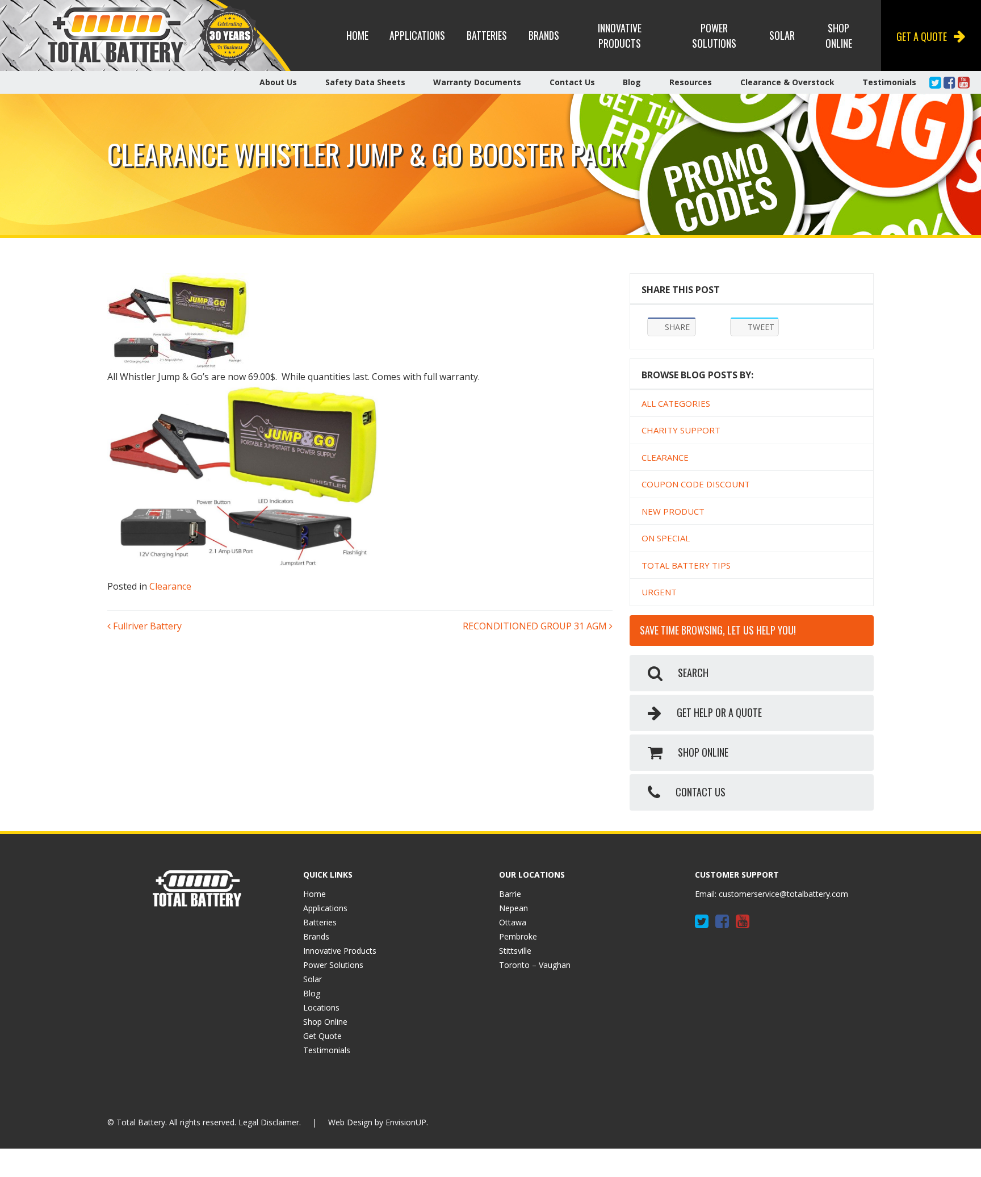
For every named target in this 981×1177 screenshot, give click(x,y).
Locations (321, 1007)
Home (357, 35)
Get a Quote (921, 36)
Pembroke (518, 936)
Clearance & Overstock (787, 82)
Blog (632, 82)
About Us (278, 82)
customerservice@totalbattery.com (783, 893)
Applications (417, 35)
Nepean (513, 908)
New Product (673, 511)
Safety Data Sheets (365, 82)
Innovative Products (620, 35)
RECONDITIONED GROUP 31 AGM (536, 626)
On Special (666, 538)
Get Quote (322, 1035)
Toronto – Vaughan (535, 964)
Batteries (487, 35)
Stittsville (515, 950)
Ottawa (512, 922)
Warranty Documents (477, 82)
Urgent (659, 592)
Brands (544, 35)
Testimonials (889, 82)
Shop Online (838, 35)
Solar (782, 35)
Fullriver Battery (146, 626)
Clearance (170, 586)
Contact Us (572, 82)
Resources (690, 82)
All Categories (676, 403)
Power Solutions (714, 35)
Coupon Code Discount (696, 484)
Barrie (510, 893)
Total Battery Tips (686, 565)
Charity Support (681, 430)
